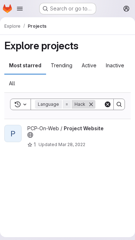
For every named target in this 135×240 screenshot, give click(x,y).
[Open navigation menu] (20, 8)
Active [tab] (89, 65)
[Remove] (91, 104)
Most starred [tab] (25, 65)
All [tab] (12, 83)
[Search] (119, 104)
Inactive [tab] (115, 65)
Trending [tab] (61, 65)
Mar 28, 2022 (71, 144)
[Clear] (107, 104)
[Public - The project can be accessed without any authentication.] (30, 135)
